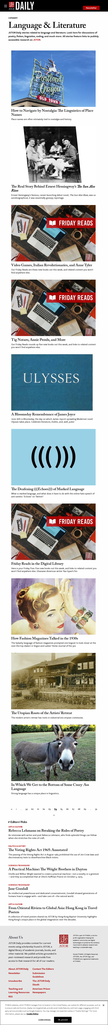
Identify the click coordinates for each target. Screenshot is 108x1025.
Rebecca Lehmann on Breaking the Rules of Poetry (46, 831)
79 (96, 809)
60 (32, 809)
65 (61, 809)
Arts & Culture (15, 826)
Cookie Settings (44, 1019)
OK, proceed (63, 1019)
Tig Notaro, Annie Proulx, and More (38, 340)
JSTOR (36, 39)
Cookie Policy (32, 1013)
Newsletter (91, 7)
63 (50, 809)
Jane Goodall (18, 889)
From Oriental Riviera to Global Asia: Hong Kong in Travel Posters (52, 910)
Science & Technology (19, 865)
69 (85, 809)
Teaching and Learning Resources (19, 990)
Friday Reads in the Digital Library (37, 564)
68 (79, 809)
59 (26, 809)
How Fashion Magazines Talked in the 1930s (44, 639)
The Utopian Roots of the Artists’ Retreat (41, 713)
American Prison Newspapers (41, 990)
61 (38, 809)
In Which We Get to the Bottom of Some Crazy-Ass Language (50, 787)
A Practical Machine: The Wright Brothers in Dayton (47, 870)
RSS (10, 996)
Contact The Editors (43, 969)
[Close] (103, 1005)
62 (44, 809)
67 (73, 809)
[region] (54, 1013)
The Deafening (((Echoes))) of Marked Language (47, 489)
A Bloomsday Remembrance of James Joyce (43, 415)
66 (67, 809)
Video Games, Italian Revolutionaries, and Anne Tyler (51, 266)
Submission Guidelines (38, 974)
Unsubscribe (15, 981)
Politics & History (17, 846)
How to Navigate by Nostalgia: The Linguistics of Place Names (52, 113)
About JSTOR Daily (18, 969)
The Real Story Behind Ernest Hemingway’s (53, 189)
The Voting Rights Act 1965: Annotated (38, 850)
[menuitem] (91, 8)
